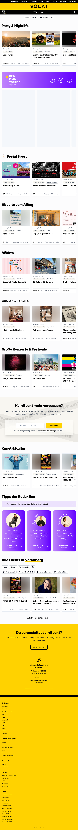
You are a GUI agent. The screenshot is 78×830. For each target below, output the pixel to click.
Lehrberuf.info (6, 811)
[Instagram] (61, 80)
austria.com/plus (7, 816)
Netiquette (5, 783)
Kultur (3, 725)
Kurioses (4, 731)
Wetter (4, 742)
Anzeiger (63, 1)
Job (41, 1)
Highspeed (14, 1)
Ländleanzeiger (7, 795)
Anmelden (53, 425)
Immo (48, 1)
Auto (55, 1)
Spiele (4, 764)
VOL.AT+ (4, 709)
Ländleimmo (6, 800)
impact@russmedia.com (39, 680)
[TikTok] (69, 80)
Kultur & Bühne (62, 572)
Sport (3, 722)
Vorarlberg (5, 706)
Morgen (34, 17)
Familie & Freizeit (27, 572)
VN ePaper (72, 1)
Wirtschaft (5, 720)
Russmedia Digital (7, 819)
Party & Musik (10, 572)
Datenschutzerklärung (47, 431)
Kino (3, 745)
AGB (3, 781)
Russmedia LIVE (7, 822)
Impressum (5, 778)
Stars (3, 728)
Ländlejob (5, 803)
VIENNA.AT (5, 814)
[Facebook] (52, 80)
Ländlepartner (6, 805)
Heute (27, 17)
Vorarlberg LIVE (7, 712)
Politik (3, 717)
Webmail (24, 1)
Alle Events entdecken (37, 618)
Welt (3, 714)
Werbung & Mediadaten (9, 775)
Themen (4, 733)
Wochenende (44, 17)
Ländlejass (5, 767)
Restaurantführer (7, 747)
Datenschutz (6, 786)
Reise (3, 750)
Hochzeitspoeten (7, 808)
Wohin (4, 753)
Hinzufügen (40, 647)
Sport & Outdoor (45, 572)
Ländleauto (5, 797)
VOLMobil (34, 1)
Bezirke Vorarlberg (8, 755)
